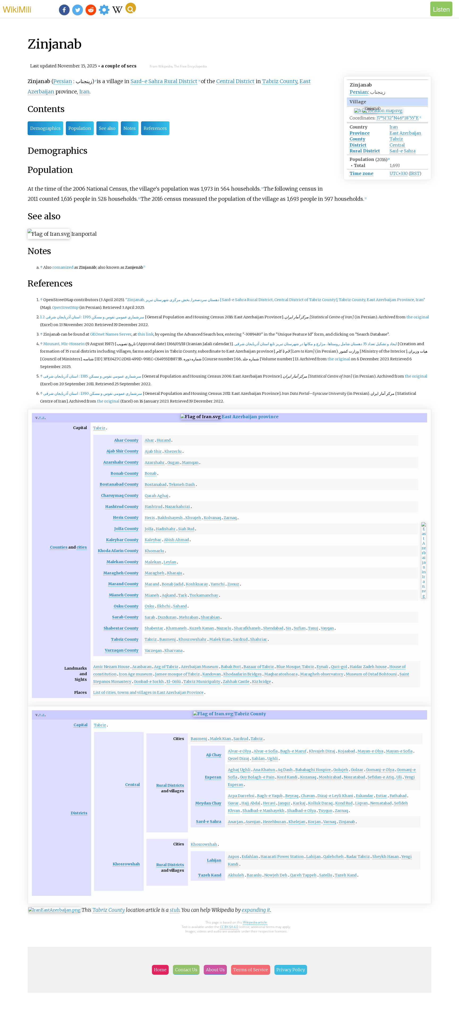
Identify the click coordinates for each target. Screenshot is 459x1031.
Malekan (153, 562)
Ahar (149, 440)
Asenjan (252, 821)
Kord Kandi (287, 777)
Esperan (213, 777)
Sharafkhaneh (247, 628)
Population (80, 128)
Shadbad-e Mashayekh (263, 810)
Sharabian (210, 617)
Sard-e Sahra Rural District (164, 81)
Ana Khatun (264, 769)
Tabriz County (279, 81)
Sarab (150, 617)
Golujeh (340, 769)
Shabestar (154, 628)
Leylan (170, 562)
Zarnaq (230, 517)
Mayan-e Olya (370, 751)
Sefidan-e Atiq (381, 777)
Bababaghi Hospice (313, 769)
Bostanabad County (119, 484)
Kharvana (173, 650)
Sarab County (125, 617)
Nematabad (381, 803)
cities (81, 547)
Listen (441, 9)
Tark (182, 595)
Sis (288, 628)
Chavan (308, 795)
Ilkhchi (164, 606)
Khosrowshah (126, 864)
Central (397, 145)
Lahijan (214, 860)
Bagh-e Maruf (293, 751)
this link (146, 334)
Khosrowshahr (192, 639)
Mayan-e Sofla (399, 751)
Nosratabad (354, 777)
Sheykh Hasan (385, 856)
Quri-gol (339, 666)
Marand (152, 584)
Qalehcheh (333, 856)
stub (174, 910)
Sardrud (240, 639)
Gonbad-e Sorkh (149, 681)
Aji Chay (213, 754)
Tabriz (396, 139)
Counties (58, 547)
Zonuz (233, 584)
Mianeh (152, 595)
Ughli (272, 758)
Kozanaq (308, 777)
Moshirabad (330, 777)
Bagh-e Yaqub (270, 795)
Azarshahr (155, 462)
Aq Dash (285, 769)
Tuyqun (325, 810)
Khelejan (296, 821)
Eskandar (364, 795)
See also (107, 128)
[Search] (130, 8)
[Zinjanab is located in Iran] (378, 110)
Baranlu (254, 875)
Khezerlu (173, 451)
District (358, 145)
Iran (394, 127)
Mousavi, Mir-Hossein (64, 343)
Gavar (233, 803)
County (357, 139)
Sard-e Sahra (402, 150)
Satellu (325, 875)
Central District (235, 81)
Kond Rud (343, 803)
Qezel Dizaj (238, 758)
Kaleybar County (122, 539)
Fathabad (398, 795)
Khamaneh (176, 628)
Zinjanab (347, 821)
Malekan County (122, 561)
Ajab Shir (153, 451)
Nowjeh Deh (275, 875)
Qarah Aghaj (156, 495)
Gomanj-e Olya (380, 769)
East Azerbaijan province (250, 416)
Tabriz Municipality (202, 681)
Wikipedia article (255, 922)
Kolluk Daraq (320, 803)
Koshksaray (197, 584)
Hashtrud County (121, 506)
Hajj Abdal (250, 803)
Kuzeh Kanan (201, 628)
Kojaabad (346, 751)
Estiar (381, 795)
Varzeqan (153, 650)
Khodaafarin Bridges (242, 674)
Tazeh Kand (209, 875)
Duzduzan (167, 617)
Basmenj (167, 639)
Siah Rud (186, 529)
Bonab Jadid (172, 584)
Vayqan (327, 628)
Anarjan (235, 821)
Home (160, 969)
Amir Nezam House (111, 666)
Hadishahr (166, 529)
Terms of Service (250, 969)
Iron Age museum (135, 674)
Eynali (322, 666)
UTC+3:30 (399, 173)
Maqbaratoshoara (281, 674)
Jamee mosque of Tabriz (177, 674)
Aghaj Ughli (239, 769)
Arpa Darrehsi (241, 795)
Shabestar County (121, 628)
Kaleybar (153, 539)
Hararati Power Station (282, 856)
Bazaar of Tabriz (259, 666)
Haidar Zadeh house (368, 666)
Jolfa (149, 529)
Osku (149, 606)
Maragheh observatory (321, 674)
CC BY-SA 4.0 (229, 927)
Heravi (269, 803)
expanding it (256, 910)
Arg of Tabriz (166, 666)
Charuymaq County (119, 495)
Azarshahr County (120, 462)
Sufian (299, 628)
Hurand (164, 440)
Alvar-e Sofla (266, 751)
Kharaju (174, 573)
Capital (80, 724)
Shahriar (258, 639)
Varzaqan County (121, 650)
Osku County (126, 606)
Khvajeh (193, 517)
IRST (414, 173)
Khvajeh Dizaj (322, 751)
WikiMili (17, 9)
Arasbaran (141, 666)
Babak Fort (231, 666)
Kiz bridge (261, 681)
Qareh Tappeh (303, 875)
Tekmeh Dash (182, 484)
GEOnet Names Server (110, 334)
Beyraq (291, 795)
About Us (215, 969)
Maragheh (154, 573)
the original (417, 317)
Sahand (180, 606)
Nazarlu (223, 628)
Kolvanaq (212, 517)
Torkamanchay (204, 595)
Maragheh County (120, 573)
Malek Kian (219, 639)
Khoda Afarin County (118, 550)
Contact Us (186, 969)
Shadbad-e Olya (301, 810)
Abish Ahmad (176, 539)
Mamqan (190, 462)
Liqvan (361, 803)
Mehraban (188, 617)
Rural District (365, 150)
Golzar (357, 769)
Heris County (125, 517)
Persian (359, 92)
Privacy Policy (291, 969)
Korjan (314, 821)
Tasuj (313, 628)
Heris (150, 517)
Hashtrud (153, 506)
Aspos (233, 856)
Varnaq (329, 821)
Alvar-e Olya (239, 751)
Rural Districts (170, 785)
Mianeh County (123, 595)
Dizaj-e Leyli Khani (335, 795)
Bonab (150, 473)
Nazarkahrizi (177, 506)
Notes (130, 128)
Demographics (45, 128)
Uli (399, 777)
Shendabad (273, 628)
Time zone (361, 173)
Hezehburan (274, 821)
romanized (62, 267)
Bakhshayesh (170, 517)
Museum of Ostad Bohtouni (371, 674)
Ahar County (126, 440)
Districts (79, 813)
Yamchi (218, 584)
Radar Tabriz (358, 856)
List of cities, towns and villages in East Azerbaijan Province (148, 692)
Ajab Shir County (122, 451)
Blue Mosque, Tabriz (295, 666)
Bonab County (124, 473)
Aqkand (169, 595)
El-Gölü (174, 681)
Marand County (123, 583)
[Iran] (213, 713)
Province (360, 133)
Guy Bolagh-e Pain (257, 777)
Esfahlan (250, 856)
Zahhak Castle (236, 681)
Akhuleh (236, 875)
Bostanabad (155, 484)
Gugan (173, 462)
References (155, 128)
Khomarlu (154, 551)
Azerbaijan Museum (199, 666)
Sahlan (258, 758)
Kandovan (211, 674)
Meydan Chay (208, 803)
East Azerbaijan (405, 133)
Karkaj (299, 803)
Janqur (284, 803)
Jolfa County (126, 528)
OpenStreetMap (65, 307)
